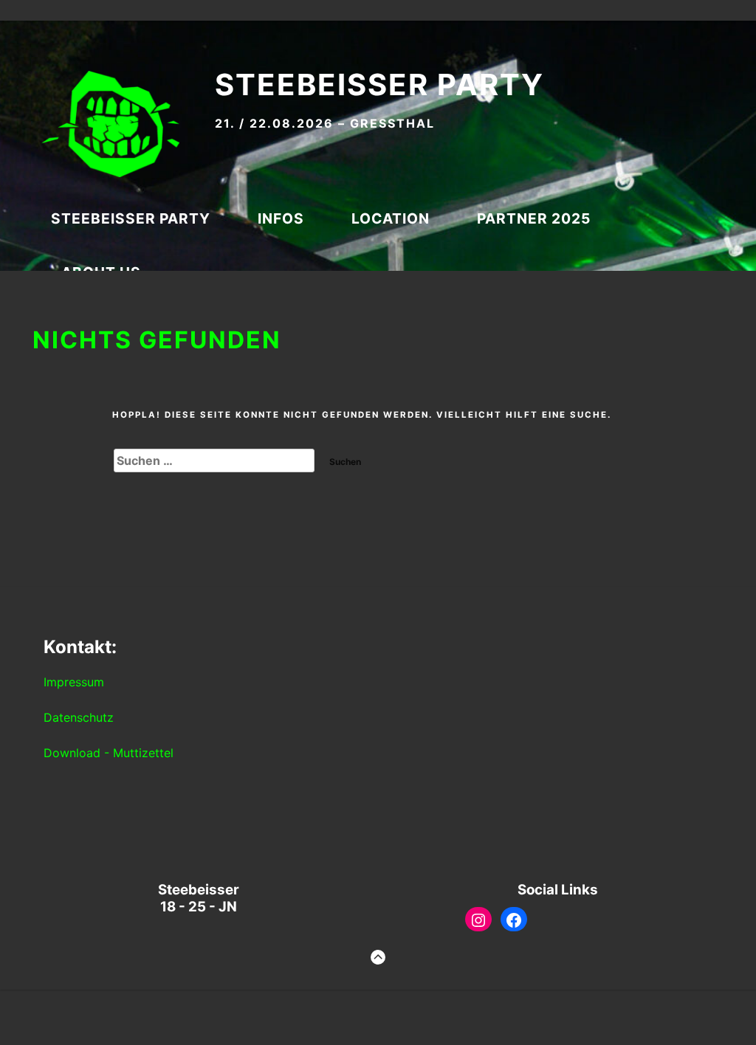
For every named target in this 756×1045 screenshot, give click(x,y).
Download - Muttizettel (108, 752)
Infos (281, 218)
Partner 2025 (534, 218)
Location (390, 218)
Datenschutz (79, 717)
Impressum (74, 682)
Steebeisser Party (379, 84)
